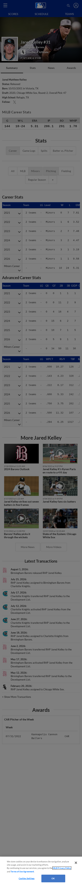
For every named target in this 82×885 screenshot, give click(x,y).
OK (53, 878)
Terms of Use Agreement (22, 871)
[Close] (76, 863)
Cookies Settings (27, 878)
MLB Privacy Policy (62, 868)
